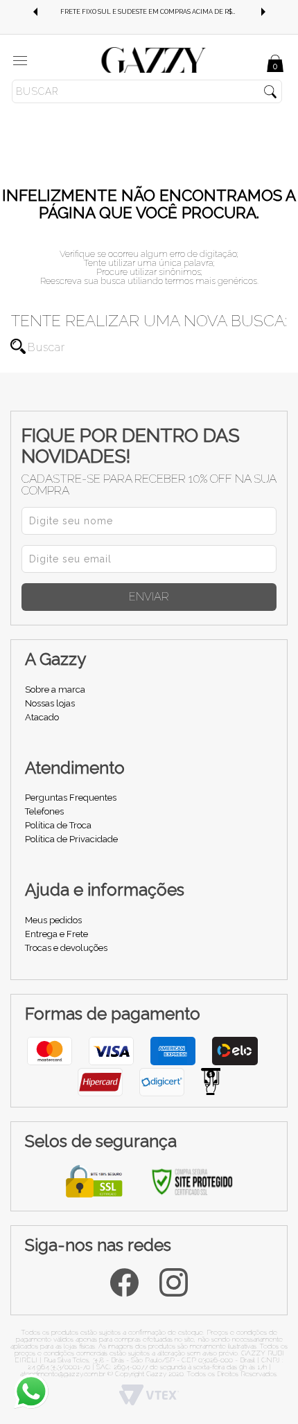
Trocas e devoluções (66, 948)
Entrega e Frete (56, 934)
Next (263, 11)
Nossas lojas (50, 703)
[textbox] (147, 91)
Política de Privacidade (71, 839)
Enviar (149, 596)
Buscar (18, 346)
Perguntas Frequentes (70, 797)
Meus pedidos (53, 920)
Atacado (42, 717)
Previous (34, 11)
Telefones (44, 811)
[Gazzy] (154, 59)
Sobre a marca (55, 689)
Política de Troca (58, 825)
